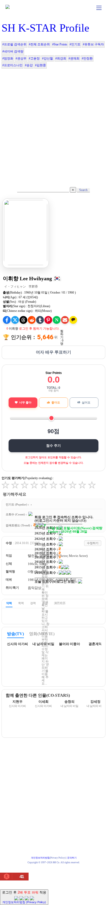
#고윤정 (34, 58)
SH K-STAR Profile (45, 28)
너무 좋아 (25, 402)
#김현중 (40, 65)
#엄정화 (7, 58)
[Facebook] (7, 320)
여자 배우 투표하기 (53, 352)
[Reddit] (32, 320)
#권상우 (21, 58)
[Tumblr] (40, 320)
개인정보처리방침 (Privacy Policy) (24, 902)
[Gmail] (65, 320)
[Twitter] (15, 320)
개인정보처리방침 (40, 857)
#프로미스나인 (12, 65)
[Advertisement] (53, 125)
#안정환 (87, 58)
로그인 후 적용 (24, 897)
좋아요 (55, 402)
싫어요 (86, 402)
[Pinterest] (48, 320)
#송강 (29, 65)
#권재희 (74, 58)
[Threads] (23, 320)
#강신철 (47, 58)
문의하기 (72, 857)
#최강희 (60, 58)
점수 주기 (53, 446)
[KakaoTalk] (73, 320)
